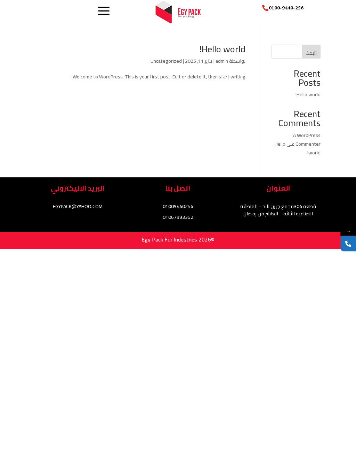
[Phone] (348, 244)
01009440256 (178, 206)
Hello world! (222, 48)
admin (222, 61)
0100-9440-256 (286, 8)
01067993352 (178, 217)
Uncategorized (166, 61)
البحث (311, 52)
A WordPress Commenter (307, 139)
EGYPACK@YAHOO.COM (78, 206)
